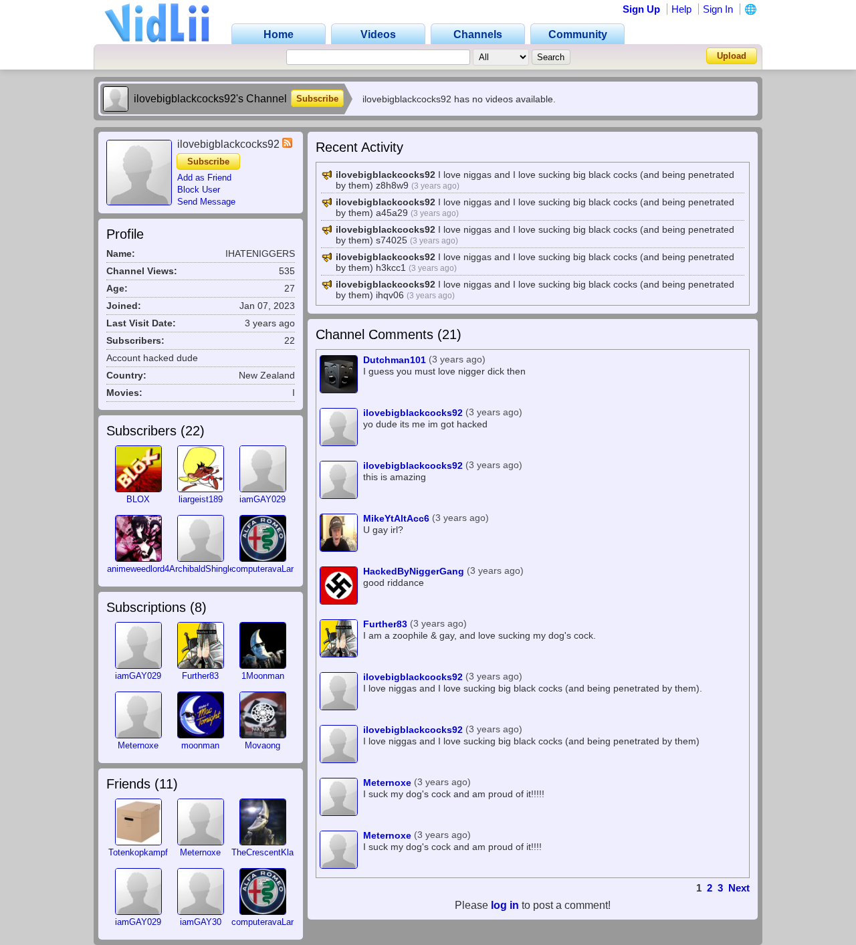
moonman (200, 745)
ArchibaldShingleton (207, 569)
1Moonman (262, 676)
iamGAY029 (262, 499)
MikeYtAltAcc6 (396, 518)
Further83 (200, 676)
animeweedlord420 (143, 569)
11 (166, 783)
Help (681, 9)
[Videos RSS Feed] (287, 144)
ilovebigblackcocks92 (413, 412)
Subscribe (317, 99)
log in (505, 905)
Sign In (718, 9)
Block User (198, 190)
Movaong (262, 745)
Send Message (206, 202)
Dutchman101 (394, 359)
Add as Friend (204, 178)
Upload (731, 56)
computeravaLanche (270, 569)
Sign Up (641, 9)
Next (739, 888)
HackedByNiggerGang (413, 571)
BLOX (138, 499)
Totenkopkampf (138, 852)
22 (192, 430)
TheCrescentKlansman (275, 852)
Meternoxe (138, 745)
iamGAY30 (200, 922)
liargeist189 (201, 499)
